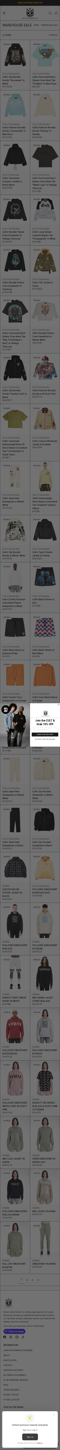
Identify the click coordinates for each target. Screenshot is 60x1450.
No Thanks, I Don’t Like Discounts (45, 739)
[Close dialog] (58, 704)
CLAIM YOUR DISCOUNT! (45, 734)
